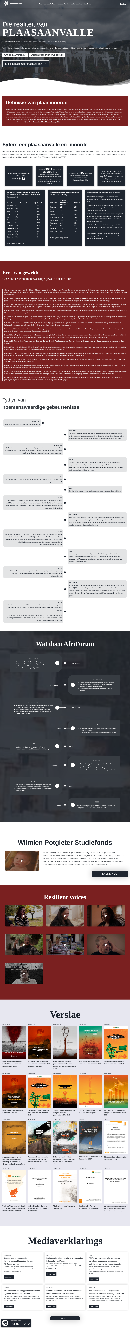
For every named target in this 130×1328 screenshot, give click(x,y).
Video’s (60, 4)
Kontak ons (87, 4)
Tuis (40, 4)
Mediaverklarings (76, 4)
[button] (22, 861)
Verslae (66, 4)
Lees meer (9, 1277)
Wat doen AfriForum (50, 4)
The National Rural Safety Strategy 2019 (46, 122)
